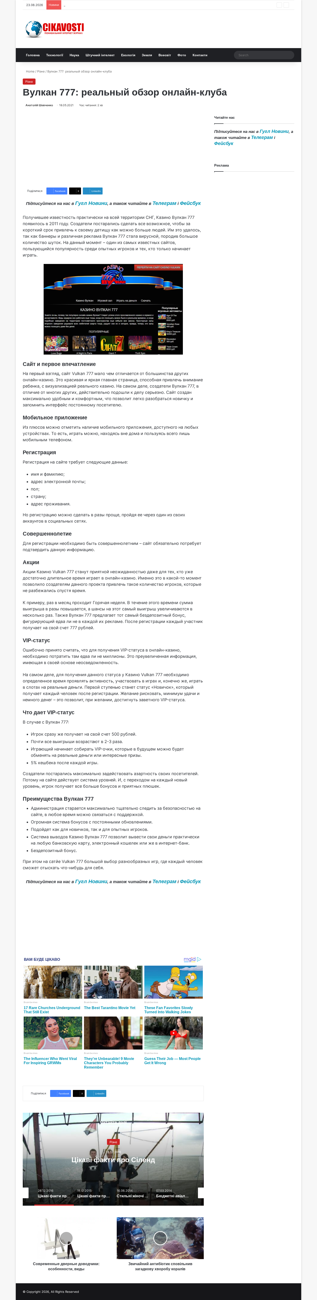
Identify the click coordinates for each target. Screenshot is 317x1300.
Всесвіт (164, 55)
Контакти (200, 55)
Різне (41, 71)
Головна (33, 55)
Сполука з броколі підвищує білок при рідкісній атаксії (104, 5)
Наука (74, 55)
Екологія (128, 55)
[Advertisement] (113, 147)
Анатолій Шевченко (39, 105)
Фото (182, 55)
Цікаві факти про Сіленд (113, 1159)
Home (30, 71)
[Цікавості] (55, 29)
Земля (147, 55)
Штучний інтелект (100, 55)
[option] (113, 1159)
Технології (54, 55)
